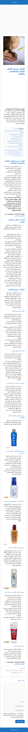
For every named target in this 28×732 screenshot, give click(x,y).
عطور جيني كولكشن (19, 664)
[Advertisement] (14, 19)
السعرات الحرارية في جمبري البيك (14, 670)
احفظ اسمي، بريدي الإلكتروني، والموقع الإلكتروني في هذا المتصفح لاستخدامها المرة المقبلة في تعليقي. (13, 715)
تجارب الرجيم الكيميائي (17, 672)
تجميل (21, 668)
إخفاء (16, 128)
